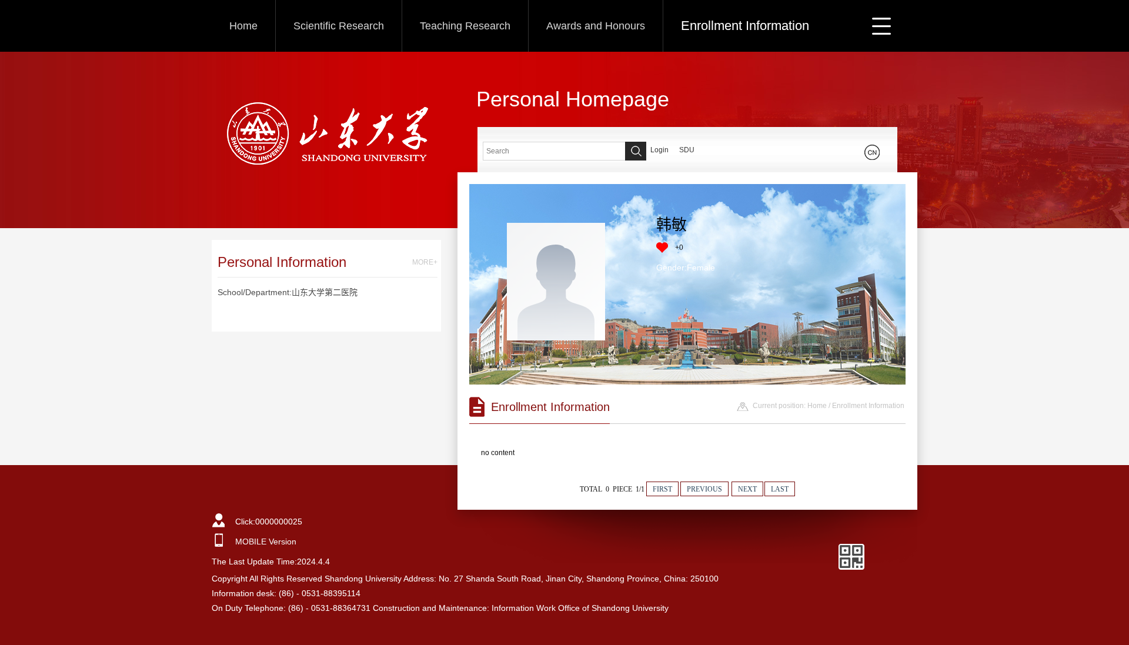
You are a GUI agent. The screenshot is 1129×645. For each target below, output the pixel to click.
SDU (686, 150)
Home (243, 26)
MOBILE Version (265, 541)
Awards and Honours (595, 26)
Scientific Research (338, 26)
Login (659, 150)
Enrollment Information (745, 25)
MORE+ (424, 262)
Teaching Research (465, 26)
